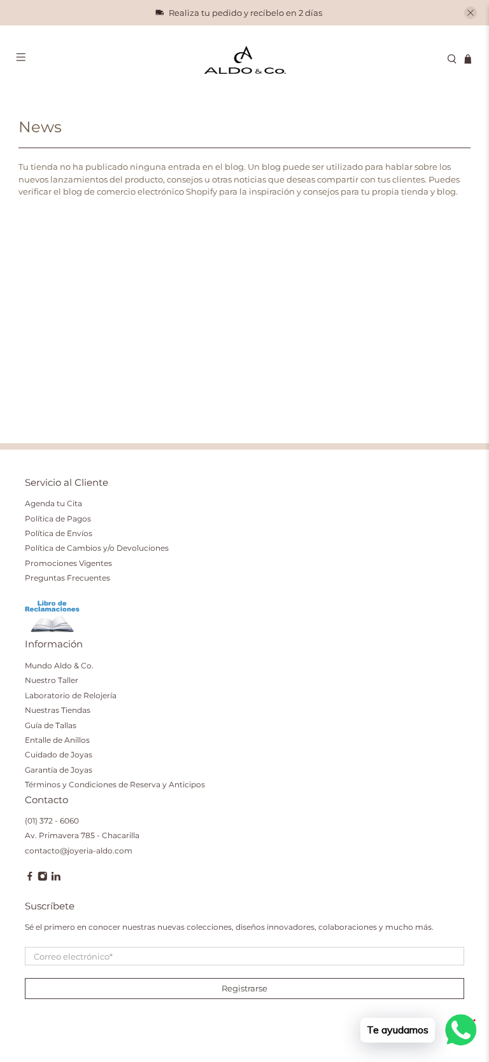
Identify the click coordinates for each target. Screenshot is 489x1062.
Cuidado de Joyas (58, 754)
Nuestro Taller (51, 680)
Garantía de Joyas (58, 770)
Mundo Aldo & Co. (59, 665)
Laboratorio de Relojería (71, 695)
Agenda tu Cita (53, 503)
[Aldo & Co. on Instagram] (43, 878)
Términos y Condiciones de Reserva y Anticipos (115, 784)
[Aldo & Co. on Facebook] (30, 878)
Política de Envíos (58, 533)
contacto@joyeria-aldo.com (78, 850)
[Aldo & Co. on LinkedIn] (56, 878)
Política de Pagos (58, 518)
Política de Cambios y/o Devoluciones (97, 548)
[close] (470, 12)
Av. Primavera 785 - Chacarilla (82, 835)
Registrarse (244, 988)
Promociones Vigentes (68, 563)
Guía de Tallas (50, 725)
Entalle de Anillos (57, 740)
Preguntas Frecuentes (67, 578)
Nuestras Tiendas (57, 710)
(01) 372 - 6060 (52, 820)
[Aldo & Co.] (244, 59)
